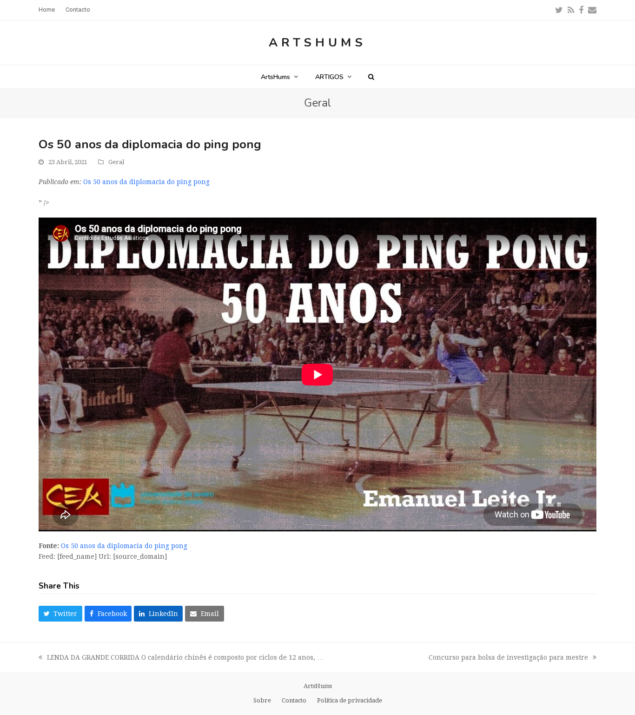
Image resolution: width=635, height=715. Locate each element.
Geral (116, 162)
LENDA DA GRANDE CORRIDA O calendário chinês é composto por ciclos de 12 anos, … (181, 658)
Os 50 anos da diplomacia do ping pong (146, 181)
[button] (371, 76)
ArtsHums (317, 42)
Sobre (262, 700)
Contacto (294, 700)
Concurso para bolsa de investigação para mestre (508, 658)
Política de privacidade (349, 700)
